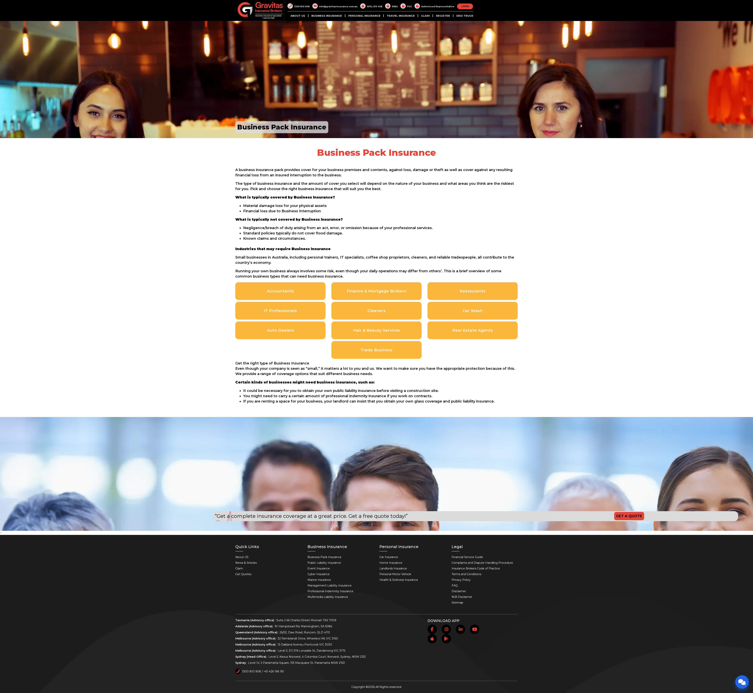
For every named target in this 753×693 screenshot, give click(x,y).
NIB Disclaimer (462, 597)
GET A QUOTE (629, 516)
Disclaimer (459, 591)
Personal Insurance (364, 15)
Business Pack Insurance (324, 557)
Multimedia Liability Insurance (327, 597)
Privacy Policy (461, 580)
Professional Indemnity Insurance (330, 591)
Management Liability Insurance (329, 585)
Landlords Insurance (393, 568)
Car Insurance (388, 557)
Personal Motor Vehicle (395, 574)
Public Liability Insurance (324, 563)
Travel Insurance (401, 15)
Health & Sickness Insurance (398, 580)
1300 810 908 (302, 6)
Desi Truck (464, 15)
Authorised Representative (437, 6)
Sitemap (457, 602)
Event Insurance (318, 568)
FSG (409, 6)
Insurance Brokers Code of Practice (476, 568)
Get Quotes (243, 574)
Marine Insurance (319, 580)
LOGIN (465, 6)
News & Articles (246, 563)
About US (297, 15)
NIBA (395, 6)
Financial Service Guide (467, 557)
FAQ (455, 585)
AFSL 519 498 (374, 6)
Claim (425, 15)
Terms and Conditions (466, 574)
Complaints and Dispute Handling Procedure (482, 563)
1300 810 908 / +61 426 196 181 (263, 671)
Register (443, 15)
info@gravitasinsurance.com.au (338, 6)
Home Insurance (390, 563)
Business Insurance (326, 15)
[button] (342, 14)
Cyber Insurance (318, 574)
